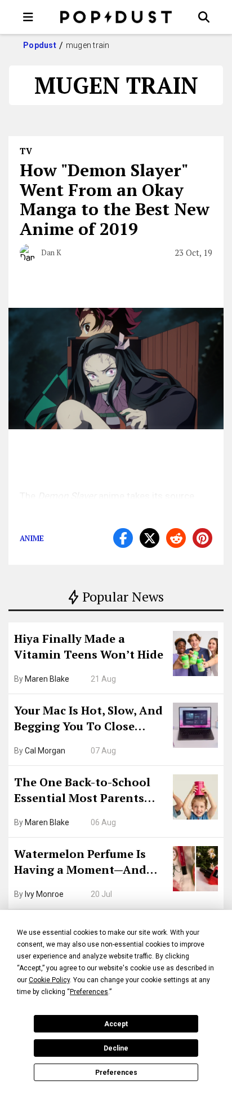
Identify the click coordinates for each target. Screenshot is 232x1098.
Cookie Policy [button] (49, 980)
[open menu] (28, 17)
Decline (116, 1048)
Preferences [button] (89, 992)
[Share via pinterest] (202, 538)
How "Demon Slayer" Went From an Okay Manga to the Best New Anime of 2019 (114, 199)
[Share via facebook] (123, 538)
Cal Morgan (45, 750)
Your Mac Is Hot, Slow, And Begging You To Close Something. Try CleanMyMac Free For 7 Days (88, 720)
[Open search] (204, 17)
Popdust (39, 45)
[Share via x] (149, 538)
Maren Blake (47, 678)
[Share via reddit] (176, 538)
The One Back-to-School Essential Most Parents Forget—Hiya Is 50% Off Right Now (82, 791)
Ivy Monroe (44, 894)
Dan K (51, 252)
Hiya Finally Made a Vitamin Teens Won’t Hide (88, 646)
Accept (116, 1024)
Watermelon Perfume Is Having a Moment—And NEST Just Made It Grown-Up (86, 863)
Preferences (116, 1073)
